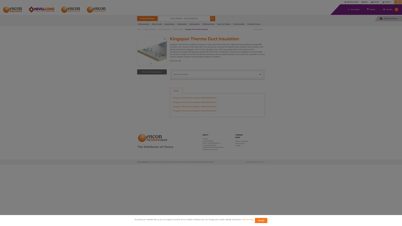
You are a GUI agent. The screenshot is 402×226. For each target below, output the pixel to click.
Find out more (247, 219)
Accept (261, 220)
